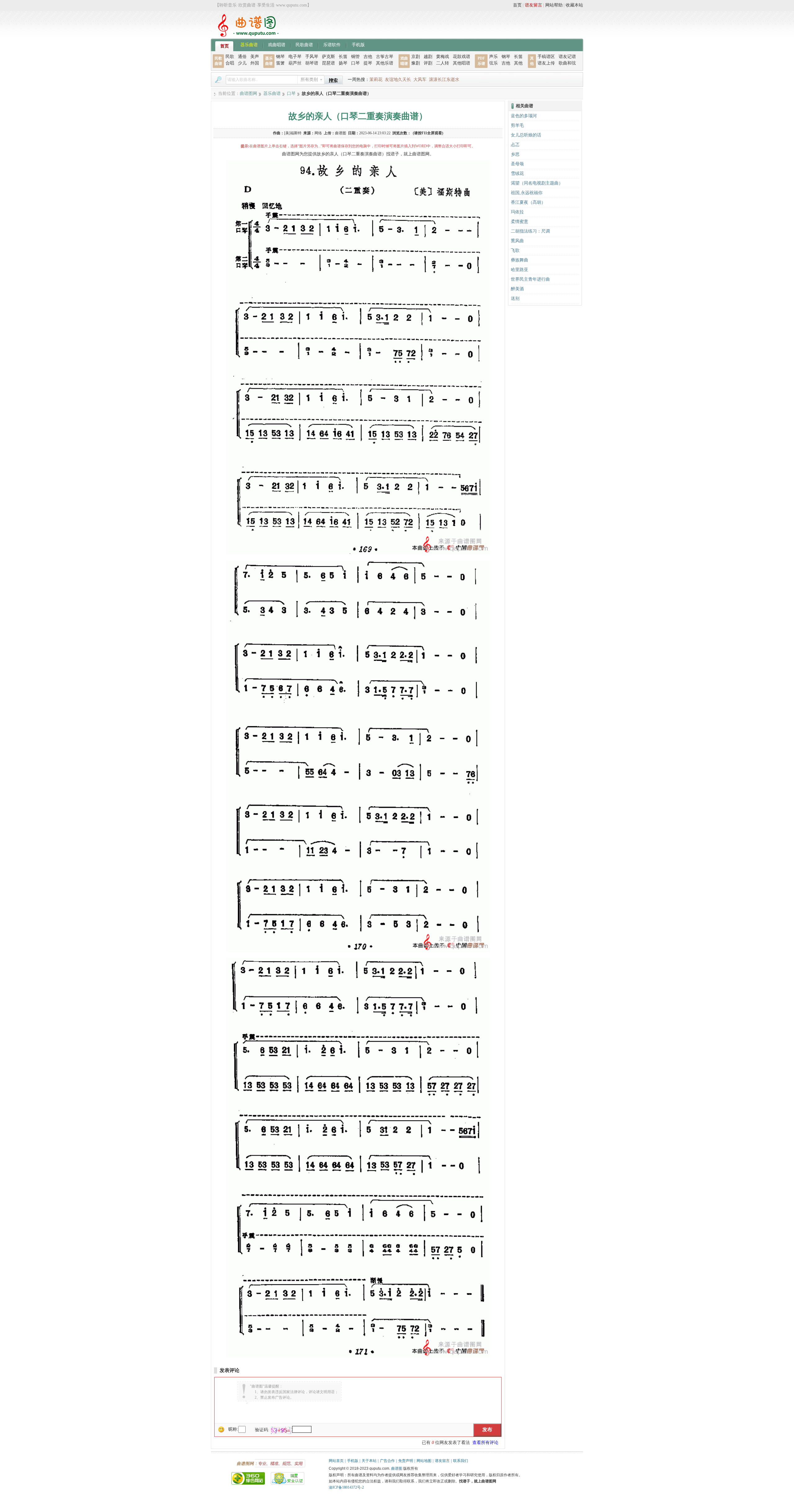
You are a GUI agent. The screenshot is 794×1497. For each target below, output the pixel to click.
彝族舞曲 (519, 260)
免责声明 (405, 1461)
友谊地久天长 (398, 79)
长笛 (343, 56)
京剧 (415, 56)
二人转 (442, 63)
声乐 (493, 56)
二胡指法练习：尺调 (530, 231)
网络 (318, 133)
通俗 (242, 56)
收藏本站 (574, 5)
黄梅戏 (442, 56)
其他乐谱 (384, 63)
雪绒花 (517, 173)
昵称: (233, 1429)
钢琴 (280, 56)
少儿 (242, 63)
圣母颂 (517, 164)
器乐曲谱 (249, 44)
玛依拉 (517, 212)
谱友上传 (546, 63)
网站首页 (336, 1461)
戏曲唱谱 (276, 44)
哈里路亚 (519, 269)
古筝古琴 (384, 56)
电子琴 (294, 56)
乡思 (515, 154)
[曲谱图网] (245, 35)
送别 (515, 298)
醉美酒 (517, 289)
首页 (517, 5)
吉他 (368, 56)
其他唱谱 (461, 63)
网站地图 (424, 1461)
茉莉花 (375, 79)
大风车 (419, 79)
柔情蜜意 (519, 221)
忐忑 (515, 144)
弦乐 (493, 63)
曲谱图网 (248, 93)
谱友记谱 (567, 56)
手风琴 (311, 56)
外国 (254, 63)
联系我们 (460, 1461)
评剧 (428, 63)
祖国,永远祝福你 (526, 192)
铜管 (355, 56)
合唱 (229, 63)
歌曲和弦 (567, 63)
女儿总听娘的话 (526, 135)
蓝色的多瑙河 (524, 116)
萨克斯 (328, 56)
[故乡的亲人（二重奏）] (358, 553)
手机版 (358, 44)
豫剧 (415, 63)
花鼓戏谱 (461, 56)
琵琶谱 (328, 63)
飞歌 (515, 250)
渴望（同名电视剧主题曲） (537, 183)
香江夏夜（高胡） (528, 202)
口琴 (355, 63)
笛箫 (280, 63)
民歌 (229, 56)
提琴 (368, 63)
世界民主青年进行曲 (530, 279)
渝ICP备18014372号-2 (346, 1487)
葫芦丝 (294, 63)
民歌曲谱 (304, 44)
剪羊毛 (517, 125)
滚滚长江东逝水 (444, 79)
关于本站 (369, 1461)
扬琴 (343, 63)
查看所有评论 (485, 1442)
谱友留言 (533, 5)
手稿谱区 (546, 56)
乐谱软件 (332, 44)
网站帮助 (554, 5)
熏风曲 (517, 240)
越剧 (428, 56)
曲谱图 (396, 1468)
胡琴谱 (311, 63)
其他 (518, 63)
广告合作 (387, 1461)
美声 (254, 56)
